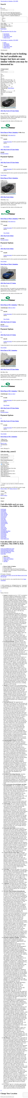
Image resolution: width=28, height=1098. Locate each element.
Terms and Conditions (8, 558)
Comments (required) (5, 476)
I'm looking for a (4, 465)
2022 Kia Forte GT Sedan (8, 283)
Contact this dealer (7, 141)
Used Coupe (11, 548)
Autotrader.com (4, 575)
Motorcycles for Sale (22, 575)
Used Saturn (3, 536)
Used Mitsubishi (4, 532)
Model (2, 24)
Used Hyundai (4, 522)
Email (7, 464)
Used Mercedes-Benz (5, 531)
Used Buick (3, 511)
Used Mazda (3, 529)
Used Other (3, 553)
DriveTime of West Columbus (9, 132)
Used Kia (3, 525)
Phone (7, 460)
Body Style (3, 26)
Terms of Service (13, 488)
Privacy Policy (4, 488)
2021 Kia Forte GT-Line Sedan (10, 111)
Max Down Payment (5, 12)
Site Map (5, 561)
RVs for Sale (3, 576)
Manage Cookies (7, 571)
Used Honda (3, 520)
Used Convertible (5, 548)
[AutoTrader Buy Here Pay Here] (8, 31)
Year (2, 74)
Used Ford (3, 518)
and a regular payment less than (8, 471)
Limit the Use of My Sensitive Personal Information (15, 570)
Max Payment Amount (6, 14)
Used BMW (3, 510)
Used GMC (3, 519)
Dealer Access (6, 37)
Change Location (4, 69)
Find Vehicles (6, 35)
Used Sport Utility (5, 551)
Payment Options (4, 153)
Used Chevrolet (4, 514)
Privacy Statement (7, 567)
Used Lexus (3, 527)
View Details (6, 146)
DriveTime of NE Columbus (9, 305)
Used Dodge (3, 516)
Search (2, 70)
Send (2, 494)
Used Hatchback (4, 550)
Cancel (2, 491)
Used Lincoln (4, 528)
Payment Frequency (5, 15)
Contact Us (6, 560)
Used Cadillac (4, 513)
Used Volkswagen (5, 538)
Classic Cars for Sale (12, 575)
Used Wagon (8, 552)
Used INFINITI (4, 523)
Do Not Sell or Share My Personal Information (14, 569)
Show (2, 93)
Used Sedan (11, 550)
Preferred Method (5, 463)
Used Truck (11, 551)
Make (2, 23)
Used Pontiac (4, 534)
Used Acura (3, 509)
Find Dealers (6, 33)
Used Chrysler (4, 515)
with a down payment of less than (8, 468)
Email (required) (4, 457)
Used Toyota (3, 537)
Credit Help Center (7, 36)
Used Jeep (3, 524)
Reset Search (3, 28)
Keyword (3, 8)
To (2, 19)
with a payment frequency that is (8, 473)
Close (2, 501)
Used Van (3, 552)
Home (4, 42)
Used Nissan (3, 533)
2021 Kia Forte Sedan (7, 197)
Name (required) (4, 454)
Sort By (2, 89)
